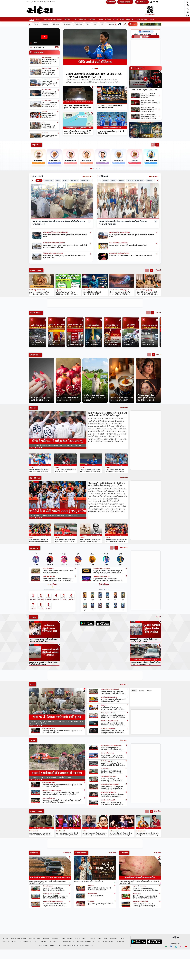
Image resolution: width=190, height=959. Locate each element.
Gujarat (39, 19)
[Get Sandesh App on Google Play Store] (138, 941)
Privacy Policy (55, 941)
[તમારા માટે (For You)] (125, 24)
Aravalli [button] (121, 180)
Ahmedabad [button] (49, 180)
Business (91, 19)
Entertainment (142, 19)
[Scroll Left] (29, 24)
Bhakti (152, 19)
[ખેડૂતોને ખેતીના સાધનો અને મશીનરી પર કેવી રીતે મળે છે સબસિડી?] (95, 359)
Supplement (124, 2)
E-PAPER (112, 2)
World (101, 19)
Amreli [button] (105, 180)
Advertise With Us (25, 941)
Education (56, 24)
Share (32, 448)
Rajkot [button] (65, 180)
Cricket (108, 19)
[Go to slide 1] (92, 68)
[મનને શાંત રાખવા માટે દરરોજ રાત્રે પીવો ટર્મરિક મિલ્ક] (121, 359)
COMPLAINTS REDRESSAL (106, 941)
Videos (36, 24)
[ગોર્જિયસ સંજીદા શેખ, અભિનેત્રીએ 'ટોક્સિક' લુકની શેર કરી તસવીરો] (148, 359)
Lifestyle (129, 19)
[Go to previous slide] (147, 270)
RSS (36, 941)
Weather (67, 19)
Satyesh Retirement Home (86, 941)
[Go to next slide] (151, 270)
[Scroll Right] (115, 24)
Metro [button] (39, 180)
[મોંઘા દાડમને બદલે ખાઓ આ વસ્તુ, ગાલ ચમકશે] (68, 359)
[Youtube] (187, 16)
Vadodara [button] (74, 180)
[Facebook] (187, 5)
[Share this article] (90, 232)
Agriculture (78, 24)
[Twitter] (187, 9)
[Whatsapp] (187, 2)
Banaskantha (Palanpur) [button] (135, 180)
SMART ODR (120, 941)
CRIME (122, 19)
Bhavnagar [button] (84, 180)
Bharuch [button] (149, 180)
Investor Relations (9, 941)
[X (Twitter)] (37, 448)
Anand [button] (113, 180)
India (75, 19)
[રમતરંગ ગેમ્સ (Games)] (120, 24)
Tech (87, 24)
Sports (115, 19)
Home (32, 19)
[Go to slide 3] (97, 68)
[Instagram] (187, 12)
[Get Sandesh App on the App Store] (154, 941)
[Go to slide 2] (95, 68)
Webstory (82, 19)
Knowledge (67, 24)
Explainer (45, 24)
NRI (102, 24)
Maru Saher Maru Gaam (52, 19)
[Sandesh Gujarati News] (41, 10)
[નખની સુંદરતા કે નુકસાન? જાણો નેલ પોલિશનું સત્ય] (41, 359)
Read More (87, 176)
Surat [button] (58, 180)
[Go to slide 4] (96, 168)
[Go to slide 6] (99, 168)
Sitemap (43, 941)
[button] (151, 2)
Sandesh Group (68, 941)
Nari (95, 24)
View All (158, 270)
